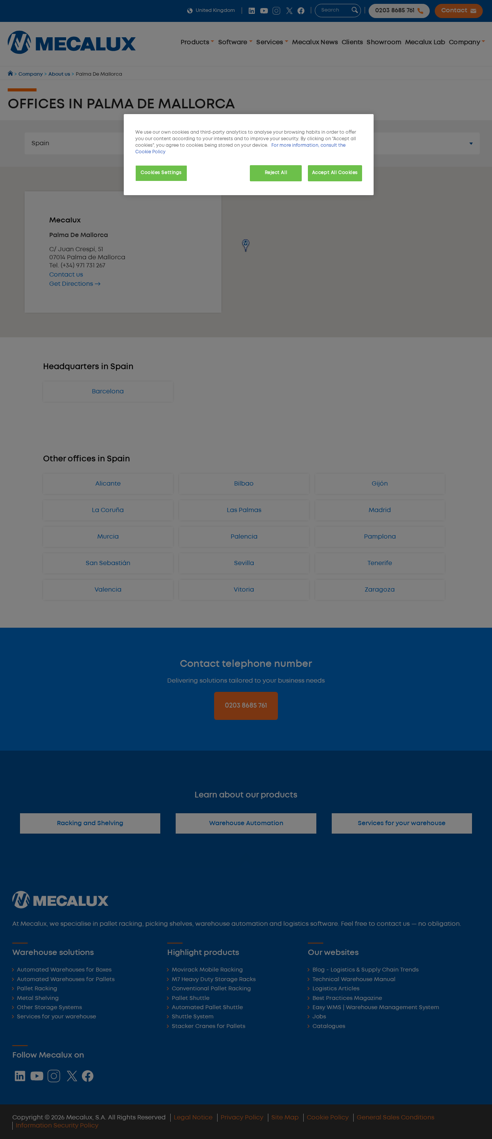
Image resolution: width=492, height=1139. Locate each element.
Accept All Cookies (335, 173)
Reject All (276, 173)
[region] (249, 154)
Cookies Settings (161, 173)
